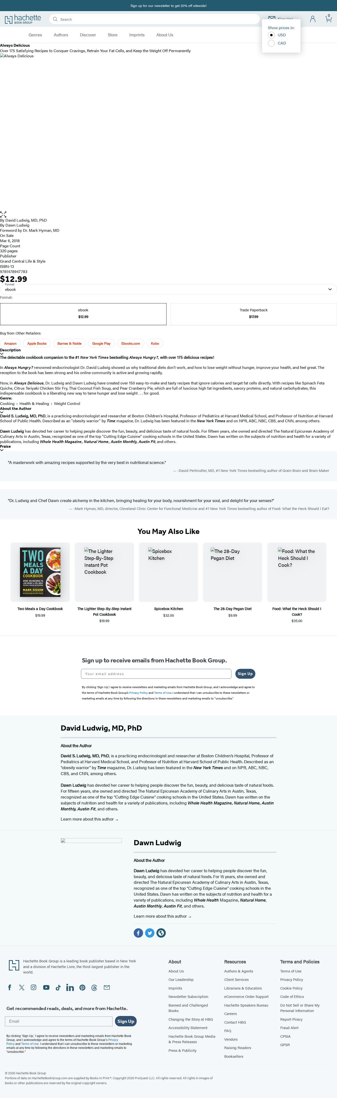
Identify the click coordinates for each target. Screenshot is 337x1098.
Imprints (137, 35)
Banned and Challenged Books (188, 1007)
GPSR (285, 1044)
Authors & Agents (238, 970)
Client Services (236, 979)
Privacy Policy (291, 979)
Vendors (231, 1039)
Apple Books (37, 343)
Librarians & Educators (243, 988)
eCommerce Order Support (246, 996)
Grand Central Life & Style (22, 261)
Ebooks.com (130, 343)
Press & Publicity (182, 1050)
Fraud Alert (289, 1027)
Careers (230, 1013)
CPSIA (285, 1036)
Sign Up (245, 673)
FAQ (227, 1030)
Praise (5, 446)
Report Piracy (291, 1019)
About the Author (15, 408)
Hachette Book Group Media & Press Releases (191, 1039)
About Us (164, 35)
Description (10, 350)
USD (282, 35)
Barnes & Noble (69, 343)
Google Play (101, 343)
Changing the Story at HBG (190, 1019)
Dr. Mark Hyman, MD (41, 230)
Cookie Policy (291, 988)
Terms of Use (290, 970)
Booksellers (233, 1056)
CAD (282, 43)
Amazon (10, 343)
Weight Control (67, 403)
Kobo (155, 343)
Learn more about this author (88, 819)
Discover (88, 35)
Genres (35, 35)
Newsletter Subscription (188, 996)
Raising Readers (237, 1047)
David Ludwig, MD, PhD (26, 220)
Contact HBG (235, 1022)
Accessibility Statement (187, 1027)
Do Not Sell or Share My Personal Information (299, 1007)
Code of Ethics (292, 996)
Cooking (7, 403)
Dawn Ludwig (17, 225)
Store (112, 35)
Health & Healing (34, 403)
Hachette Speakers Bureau (246, 1005)
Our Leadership (181, 979)
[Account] (313, 19)
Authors (61, 35)
